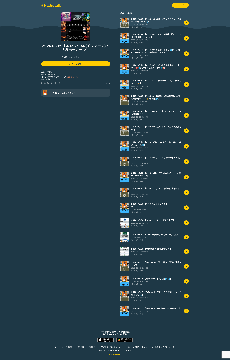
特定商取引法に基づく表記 (112, 347)
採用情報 (92, 347)
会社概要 (81, 347)
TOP (55, 347)
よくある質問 (67, 347)
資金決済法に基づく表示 (137, 347)
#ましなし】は (72, 77)
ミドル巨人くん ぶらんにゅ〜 (72, 57)
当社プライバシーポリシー (109, 350)
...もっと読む (46, 79)
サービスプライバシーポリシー (164, 347)
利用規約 (128, 350)
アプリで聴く (77, 64)
